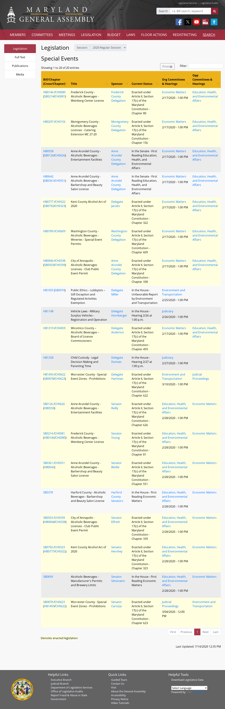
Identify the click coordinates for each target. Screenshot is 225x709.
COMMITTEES (42, 34)
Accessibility (118, 695)
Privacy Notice (119, 699)
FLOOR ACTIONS (154, 34)
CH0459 (60, 328)
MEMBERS (18, 34)
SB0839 (48, 577)
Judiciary (167, 311)
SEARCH (209, 34)
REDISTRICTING (185, 34)
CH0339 (60, 265)
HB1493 (48, 374)
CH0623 (60, 379)
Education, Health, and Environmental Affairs (205, 96)
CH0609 (60, 231)
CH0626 (60, 155)
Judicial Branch (60, 683)
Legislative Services (187, 3)
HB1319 (48, 328)
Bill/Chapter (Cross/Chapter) (54, 82)
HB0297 (48, 122)
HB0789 (48, 231)
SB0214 (49, 96)
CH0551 (60, 181)
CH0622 (60, 374)
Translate (198, 692)
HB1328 (48, 358)
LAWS (130, 34)
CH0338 (60, 261)
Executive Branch (61, 679)
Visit (113, 687)
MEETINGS (67, 34)
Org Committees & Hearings (173, 82)
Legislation (20, 49)
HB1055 (48, 290)
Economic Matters (174, 92)
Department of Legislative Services (71, 687)
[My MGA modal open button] (205, 22)
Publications (20, 66)
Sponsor (117, 84)
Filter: (183, 66)
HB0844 (48, 261)
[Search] (214, 11)
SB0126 (49, 155)
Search (163, 11)
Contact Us (117, 683)
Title (74, 84)
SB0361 (49, 181)
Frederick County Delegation (118, 96)
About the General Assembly (128, 691)
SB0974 (60, 290)
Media (20, 74)
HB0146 (48, 92)
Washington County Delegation (119, 235)
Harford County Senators (117, 496)
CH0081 (60, 96)
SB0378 (48, 492)
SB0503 (49, 265)
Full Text (20, 57)
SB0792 (49, 206)
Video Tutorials (120, 703)
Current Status (142, 84)
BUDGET (114, 34)
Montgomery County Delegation (119, 126)
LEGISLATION (91, 34)
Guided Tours (119, 679)
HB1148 (48, 311)
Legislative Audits (209, 3)
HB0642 (48, 176)
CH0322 (60, 202)
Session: (82, 48)
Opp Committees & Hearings (202, 79)
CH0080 (60, 92)
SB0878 (49, 379)
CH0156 (60, 122)
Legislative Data (193, 679)
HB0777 (48, 202)
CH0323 (60, 206)
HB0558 (48, 151)
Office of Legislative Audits (67, 691)
